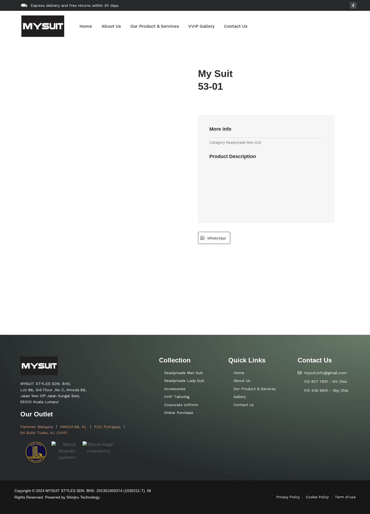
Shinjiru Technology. (83, 497)
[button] (214, 238)
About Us (111, 26)
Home (85, 26)
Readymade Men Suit (243, 142)
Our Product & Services (154, 26)
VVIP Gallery (201, 26)
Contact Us (235, 26)
